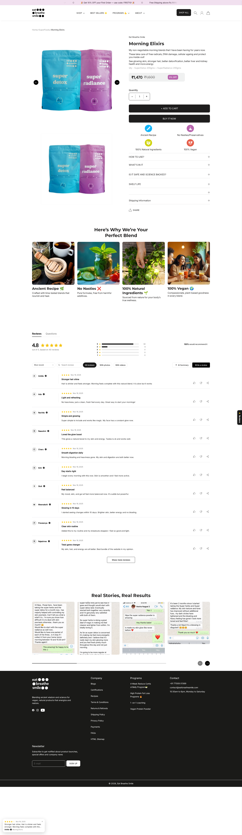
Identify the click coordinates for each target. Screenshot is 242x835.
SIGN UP (73, 763)
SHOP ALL (184, 12)
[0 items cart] (208, 13)
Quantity (133, 90)
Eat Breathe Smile (125, 783)
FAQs (93, 733)
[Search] (195, 13)
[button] (80, 12)
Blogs (93, 683)
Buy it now (169, 118)
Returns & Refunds (99, 708)
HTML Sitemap (97, 739)
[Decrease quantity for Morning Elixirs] (132, 96)
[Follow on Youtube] (43, 710)
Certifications (97, 690)
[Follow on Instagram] (37, 710)
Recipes (94, 696)
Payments (95, 727)
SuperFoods (44, 30)
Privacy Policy (97, 720)
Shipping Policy (98, 714)
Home (34, 30)
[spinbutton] (139, 96)
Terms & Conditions (99, 702)
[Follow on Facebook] (33, 710)
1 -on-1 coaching (137, 703)
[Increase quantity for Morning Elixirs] (146, 96)
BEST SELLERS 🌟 (98, 13)
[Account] (202, 13)
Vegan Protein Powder (140, 709)
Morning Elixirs (57, 30)
